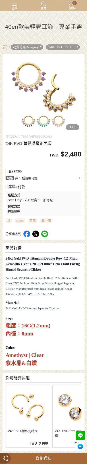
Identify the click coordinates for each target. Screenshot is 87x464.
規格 (10, 178)
